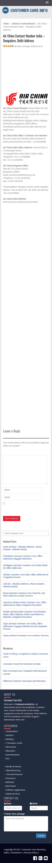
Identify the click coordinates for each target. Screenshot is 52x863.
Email (34, 803)
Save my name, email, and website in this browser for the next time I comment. (22, 508)
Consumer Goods (14, 743)
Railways (10, 782)
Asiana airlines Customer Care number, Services (26, 635)
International (28, 24)
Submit (41, 836)
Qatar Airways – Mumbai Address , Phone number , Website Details (22, 548)
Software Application (15, 790)
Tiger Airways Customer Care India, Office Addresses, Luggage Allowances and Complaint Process (25, 626)
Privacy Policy (30, 852)
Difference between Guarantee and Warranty (24, 681)
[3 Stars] (8, 46)
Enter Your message (15, 814)
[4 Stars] (10, 46)
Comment (7, 451)
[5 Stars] (13, 46)
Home (6, 24)
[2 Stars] (6, 46)
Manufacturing (13, 770)
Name (8, 803)
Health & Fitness (13, 766)
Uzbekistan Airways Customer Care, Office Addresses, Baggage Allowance (23, 557)
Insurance (10, 778)
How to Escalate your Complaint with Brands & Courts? (25, 672)
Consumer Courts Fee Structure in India (22, 664)
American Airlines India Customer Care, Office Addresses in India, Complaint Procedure (25, 603)
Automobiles (12, 731)
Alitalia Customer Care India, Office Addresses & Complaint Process (25, 575)
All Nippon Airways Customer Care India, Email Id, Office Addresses (25, 566)
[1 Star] (4, 46)
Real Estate (11, 786)
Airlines (16, 24)
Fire (8, 759)
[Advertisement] (25, 69)
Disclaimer (16, 852)
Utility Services (13, 794)
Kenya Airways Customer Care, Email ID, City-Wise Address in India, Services (24, 594)
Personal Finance (14, 774)
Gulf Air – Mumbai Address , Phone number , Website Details (24, 585)
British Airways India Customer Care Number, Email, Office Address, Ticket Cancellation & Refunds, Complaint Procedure (24, 614)
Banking (10, 739)
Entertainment (12, 755)
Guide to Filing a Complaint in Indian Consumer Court (25, 655)
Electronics (11, 747)
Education (10, 751)
